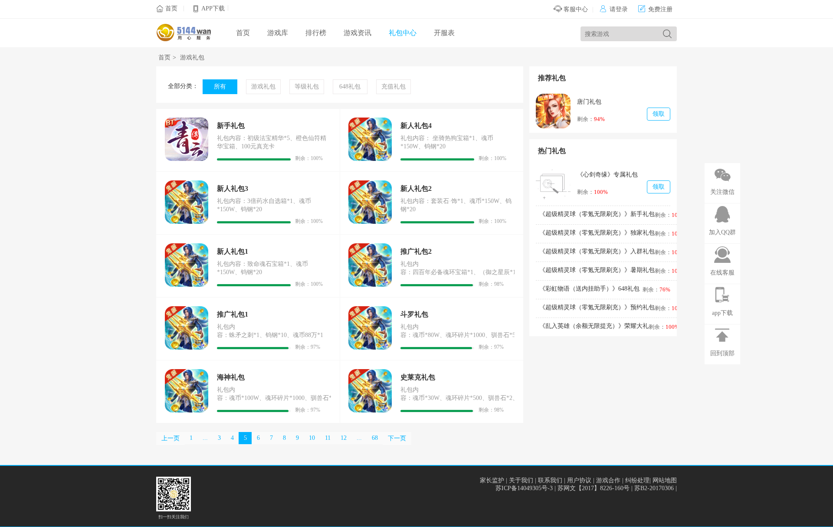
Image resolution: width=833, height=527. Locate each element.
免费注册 (655, 9)
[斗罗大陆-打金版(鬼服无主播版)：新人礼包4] (370, 159)
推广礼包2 (416, 251)
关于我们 (521, 480)
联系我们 (550, 480)
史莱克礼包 (417, 377)
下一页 (397, 438)
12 (344, 438)
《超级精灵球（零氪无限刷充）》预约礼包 (597, 307)
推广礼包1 (232, 314)
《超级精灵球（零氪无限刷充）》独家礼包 (597, 232)
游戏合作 (608, 480)
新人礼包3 (232, 188)
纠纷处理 (637, 480)
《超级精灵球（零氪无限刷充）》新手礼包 (597, 214)
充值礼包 (393, 86)
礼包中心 (402, 32)
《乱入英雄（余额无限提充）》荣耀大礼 (594, 326)
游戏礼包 (192, 57)
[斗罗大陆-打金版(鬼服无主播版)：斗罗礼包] (370, 347)
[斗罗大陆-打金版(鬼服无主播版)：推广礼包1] (186, 347)
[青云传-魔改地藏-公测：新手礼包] (186, 159)
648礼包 (350, 86)
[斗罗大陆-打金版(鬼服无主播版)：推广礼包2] (370, 285)
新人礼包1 (232, 251)
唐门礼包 (589, 101)
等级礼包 (307, 86)
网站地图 (665, 480)
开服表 (444, 32)
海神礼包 (231, 377)
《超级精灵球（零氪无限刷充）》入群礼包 (597, 251)
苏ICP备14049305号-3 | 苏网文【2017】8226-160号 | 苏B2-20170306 (585, 488)
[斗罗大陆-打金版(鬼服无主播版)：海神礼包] (186, 410)
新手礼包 (231, 125)
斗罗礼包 (414, 314)
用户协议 (579, 480)
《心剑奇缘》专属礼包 (607, 174)
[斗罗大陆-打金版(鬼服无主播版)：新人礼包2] (370, 222)
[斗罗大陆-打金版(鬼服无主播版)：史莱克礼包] (370, 410)
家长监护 (492, 480)
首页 (171, 8)
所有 (220, 86)
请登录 (614, 9)
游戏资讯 (357, 32)
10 (312, 438)
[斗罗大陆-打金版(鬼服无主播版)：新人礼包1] (186, 285)
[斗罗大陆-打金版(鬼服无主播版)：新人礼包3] (186, 222)
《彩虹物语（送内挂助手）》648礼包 (589, 288)
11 (328, 438)
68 (375, 438)
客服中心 (575, 9)
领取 (659, 114)
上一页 (170, 438)
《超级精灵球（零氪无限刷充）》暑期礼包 (597, 270)
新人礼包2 (416, 188)
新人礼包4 (416, 125)
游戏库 (277, 32)
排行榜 (315, 32)
